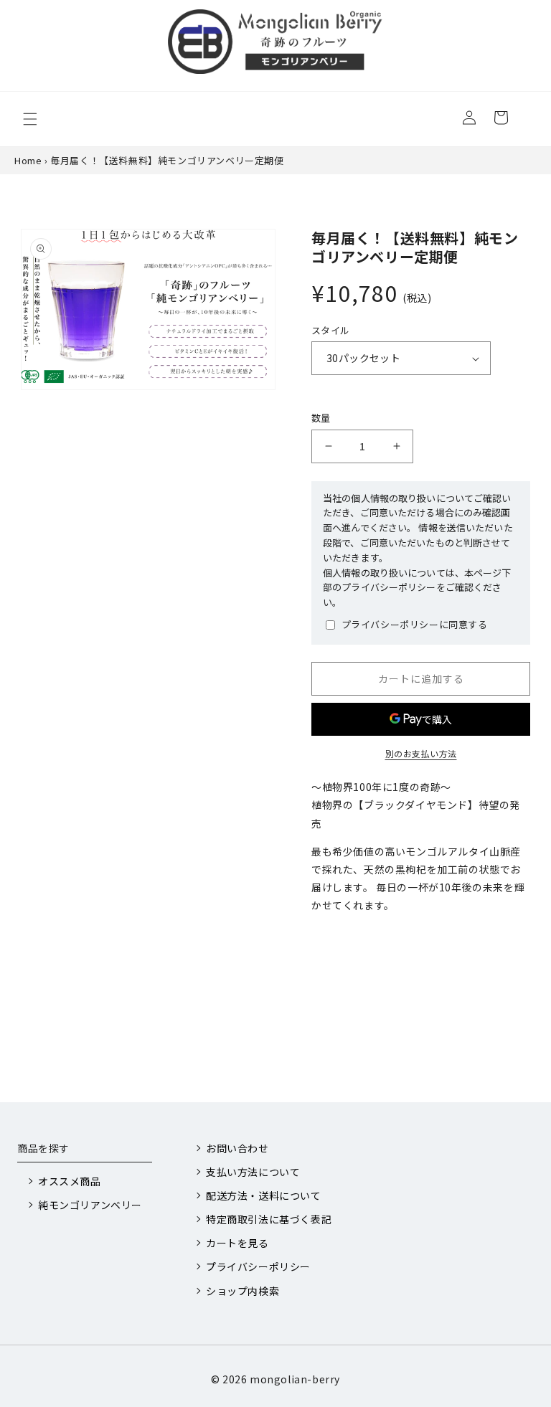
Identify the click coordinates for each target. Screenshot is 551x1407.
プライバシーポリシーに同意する (415, 624)
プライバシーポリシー (258, 1266)
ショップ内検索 (242, 1291)
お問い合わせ (237, 1148)
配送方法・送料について (263, 1195)
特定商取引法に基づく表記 (268, 1219)
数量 (321, 418)
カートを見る (237, 1243)
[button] (30, 119)
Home (28, 160)
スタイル (330, 330)
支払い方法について (253, 1172)
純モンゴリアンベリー (90, 1205)
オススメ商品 (69, 1181)
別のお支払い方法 (421, 753)
